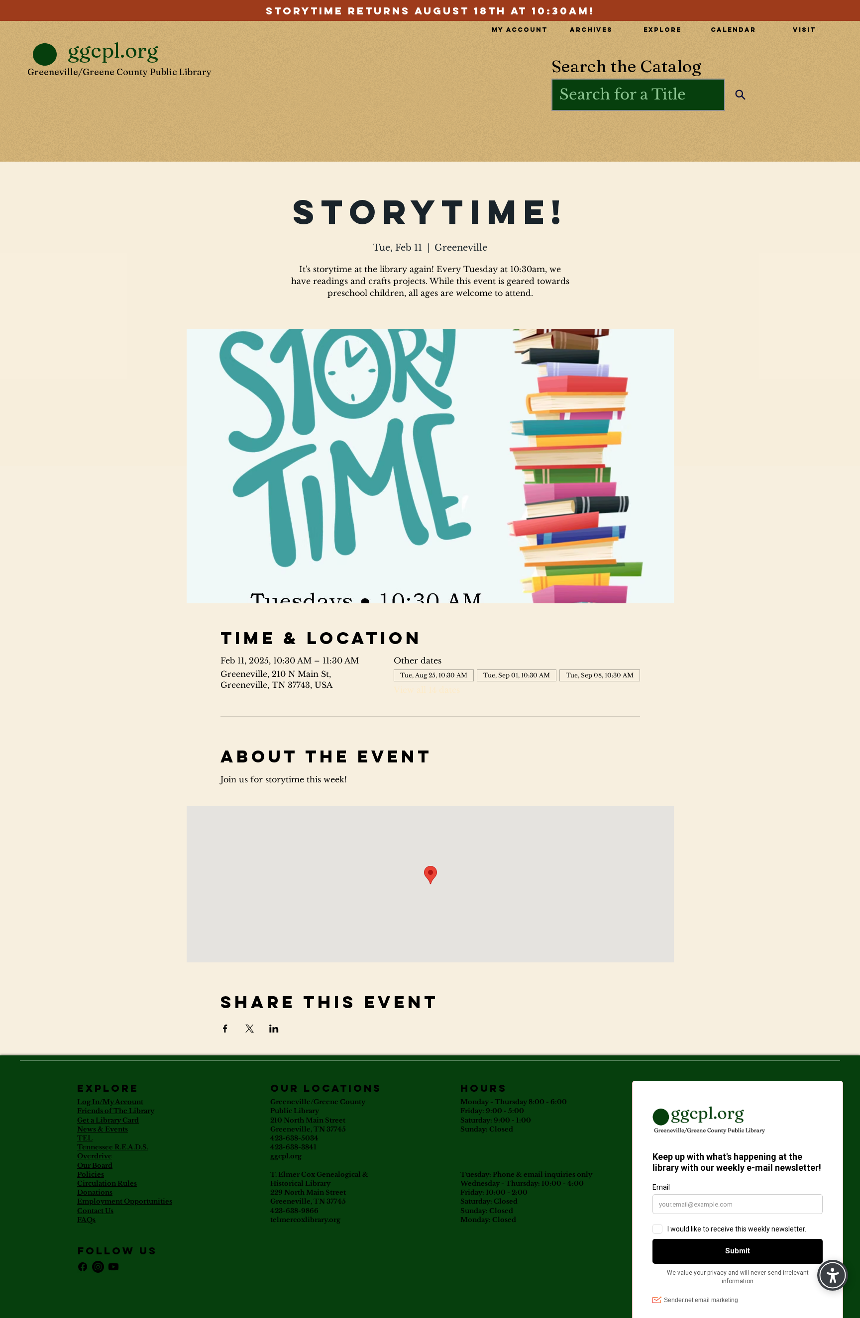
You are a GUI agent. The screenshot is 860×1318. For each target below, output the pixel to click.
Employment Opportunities (124, 1201)
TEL (85, 1138)
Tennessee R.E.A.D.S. (112, 1147)
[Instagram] (98, 1267)
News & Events (102, 1129)
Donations (94, 1192)
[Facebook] (83, 1267)
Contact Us (95, 1211)
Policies (90, 1174)
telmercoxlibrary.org (305, 1220)
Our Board (94, 1165)
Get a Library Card (108, 1120)
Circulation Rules (107, 1183)
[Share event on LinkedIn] (274, 1029)
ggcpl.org (286, 1156)
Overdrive (94, 1156)
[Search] (740, 95)
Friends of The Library (115, 1111)
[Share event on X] (249, 1029)
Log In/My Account (110, 1102)
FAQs (86, 1220)
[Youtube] (113, 1267)
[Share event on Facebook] (225, 1029)
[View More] (430, 10)
